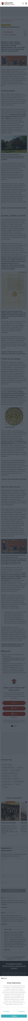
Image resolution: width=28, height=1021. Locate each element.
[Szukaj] (23, 3)
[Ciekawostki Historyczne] (9, 3)
